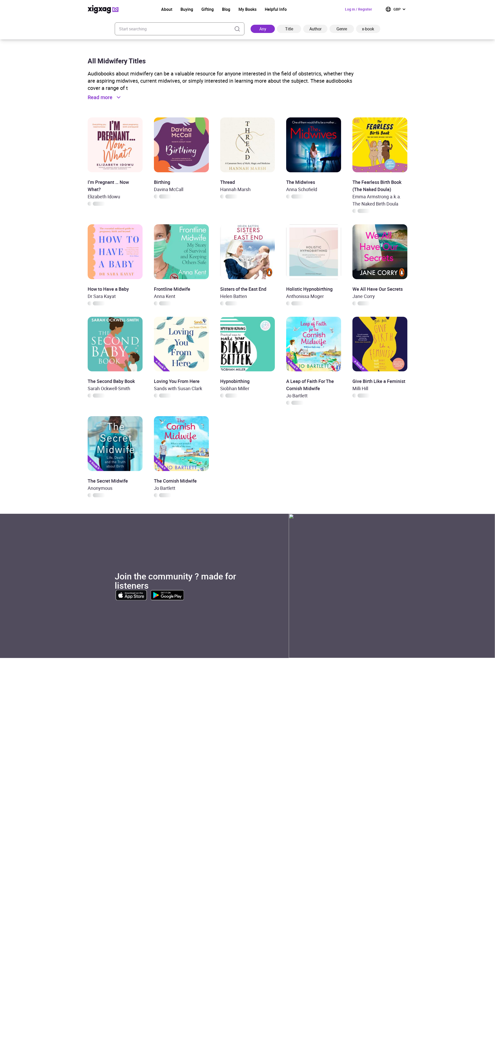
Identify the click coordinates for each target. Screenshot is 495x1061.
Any (262, 29)
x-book (368, 29)
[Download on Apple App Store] (131, 595)
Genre (341, 29)
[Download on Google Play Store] (167, 595)
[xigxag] (103, 9)
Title (289, 29)
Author (315, 29)
